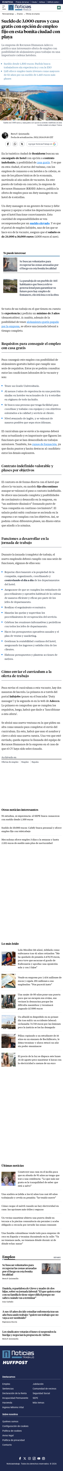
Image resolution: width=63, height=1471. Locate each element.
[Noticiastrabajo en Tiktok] (34, 1458)
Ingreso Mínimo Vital (13, 1407)
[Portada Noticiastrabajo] (31, 1354)
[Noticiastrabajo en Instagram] (29, 1458)
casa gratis (43, 162)
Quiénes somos (10, 1421)
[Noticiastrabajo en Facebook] (20, 1458)
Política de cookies (12, 1430)
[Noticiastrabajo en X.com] (24, 1458)
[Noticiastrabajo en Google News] (43, 1458)
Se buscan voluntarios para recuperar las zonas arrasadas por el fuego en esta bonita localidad (39, 265)
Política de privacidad (13, 1440)
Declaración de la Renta (14, 1393)
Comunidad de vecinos (44, 1388)
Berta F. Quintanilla (20, 133)
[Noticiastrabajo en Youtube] (38, 1458)
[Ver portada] (19, 7)
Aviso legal (8, 1435)
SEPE (35, 1398)
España (35, 761)
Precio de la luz (22, 2)
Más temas (38, 1402)
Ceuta (34, 2)
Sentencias (8, 1388)
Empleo (25, 761)
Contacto (7, 1444)
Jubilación (38, 1384)
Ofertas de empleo (10, 761)
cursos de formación (44, 444)
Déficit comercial (54, 2)
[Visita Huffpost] (59, 7)
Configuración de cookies (15, 1426)
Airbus (42, 2)
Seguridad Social (41, 1393)
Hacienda (7, 1402)
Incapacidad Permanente (15, 1398)
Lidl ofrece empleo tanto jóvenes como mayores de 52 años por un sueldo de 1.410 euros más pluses (31, 74)
